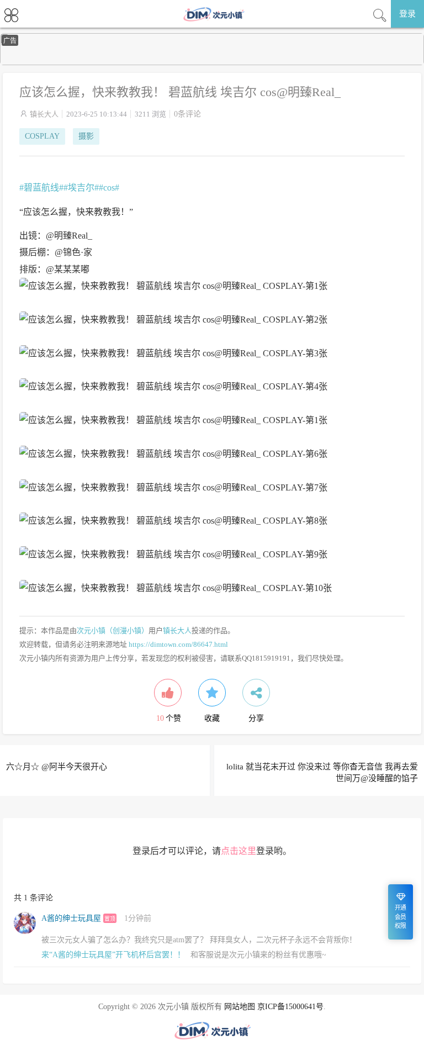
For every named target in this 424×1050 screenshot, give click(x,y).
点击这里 (238, 851)
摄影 (86, 136)
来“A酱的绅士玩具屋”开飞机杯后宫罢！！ (113, 955)
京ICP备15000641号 (290, 1006)
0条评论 (187, 114)
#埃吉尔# (81, 187)
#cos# (109, 187)
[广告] (212, 63)
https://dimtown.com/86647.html (178, 644)
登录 (407, 13)
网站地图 (239, 1006)
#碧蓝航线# (41, 187)
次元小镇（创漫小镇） (113, 630)
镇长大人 (44, 114)
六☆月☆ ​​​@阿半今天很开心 (56, 766)
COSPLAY (42, 136)
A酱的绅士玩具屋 (71, 918)
